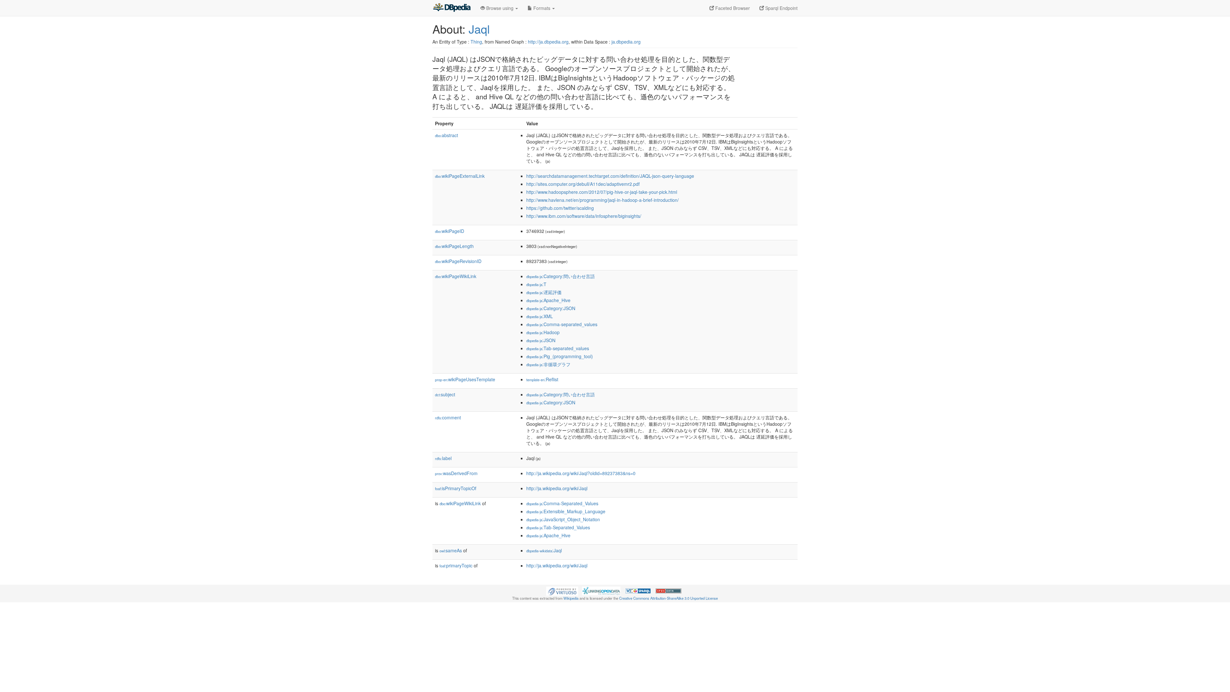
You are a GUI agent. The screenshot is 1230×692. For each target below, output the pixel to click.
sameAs (450, 550)
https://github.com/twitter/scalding (560, 208)
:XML (539, 316)
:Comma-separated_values (561, 324)
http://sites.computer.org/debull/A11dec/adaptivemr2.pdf (583, 184)
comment (448, 417)
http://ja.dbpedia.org (548, 41)
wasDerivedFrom (456, 473)
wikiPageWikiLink (455, 276)
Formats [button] (542, 8)
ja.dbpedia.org (626, 41)
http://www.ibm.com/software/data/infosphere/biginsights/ (583, 216)
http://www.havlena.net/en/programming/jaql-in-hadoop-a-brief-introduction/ (602, 200)
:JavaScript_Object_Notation (563, 519)
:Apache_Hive (548, 300)
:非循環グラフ (548, 364)
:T (536, 284)
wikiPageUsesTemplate (465, 379)
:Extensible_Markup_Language (565, 511)
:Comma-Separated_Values (562, 503)
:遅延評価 (544, 292)
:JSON (540, 340)
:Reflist (542, 379)
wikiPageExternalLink (460, 176)
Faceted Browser (732, 8)
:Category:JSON (550, 308)
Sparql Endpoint (781, 8)
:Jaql (544, 550)
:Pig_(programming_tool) (559, 356)
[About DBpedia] (452, 8)
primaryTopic (455, 565)
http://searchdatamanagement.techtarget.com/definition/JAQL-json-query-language (610, 176)
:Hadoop (543, 332)
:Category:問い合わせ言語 (560, 276)
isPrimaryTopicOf (455, 488)
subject (445, 394)
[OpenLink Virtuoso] (562, 590)
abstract (446, 135)
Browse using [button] (500, 8)
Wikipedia (570, 598)
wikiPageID (449, 231)
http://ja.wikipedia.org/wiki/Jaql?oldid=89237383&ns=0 (581, 473)
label (443, 458)
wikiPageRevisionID (458, 261)
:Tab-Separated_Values (558, 527)
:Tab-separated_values (557, 348)
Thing (476, 41)
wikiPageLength (454, 246)
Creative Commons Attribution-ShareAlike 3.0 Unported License (668, 598)
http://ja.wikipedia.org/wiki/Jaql (556, 488)
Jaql (479, 29)
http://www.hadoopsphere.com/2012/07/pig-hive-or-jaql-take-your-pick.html (601, 192)
